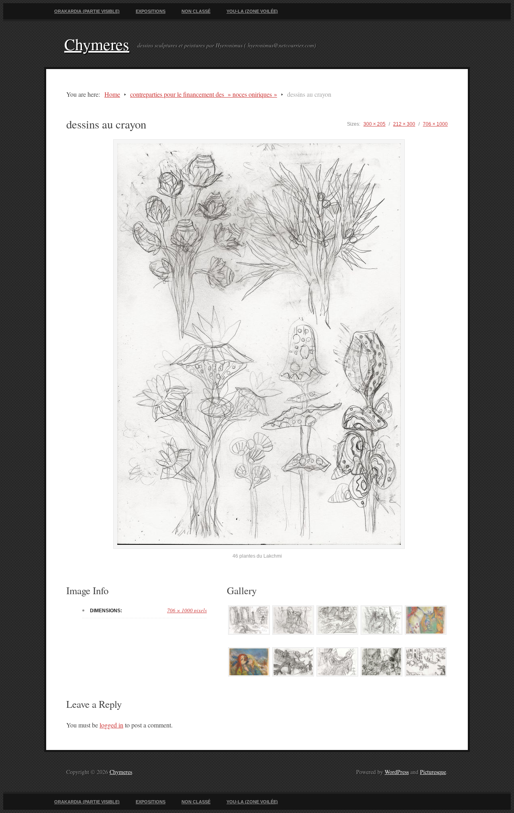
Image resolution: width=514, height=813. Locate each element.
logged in (111, 725)
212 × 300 (404, 124)
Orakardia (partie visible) (87, 11)
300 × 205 (374, 124)
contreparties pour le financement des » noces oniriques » (203, 94)
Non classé (196, 11)
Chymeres (96, 44)
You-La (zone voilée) (252, 11)
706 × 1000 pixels (187, 610)
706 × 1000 (435, 124)
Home (112, 94)
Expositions (150, 11)
